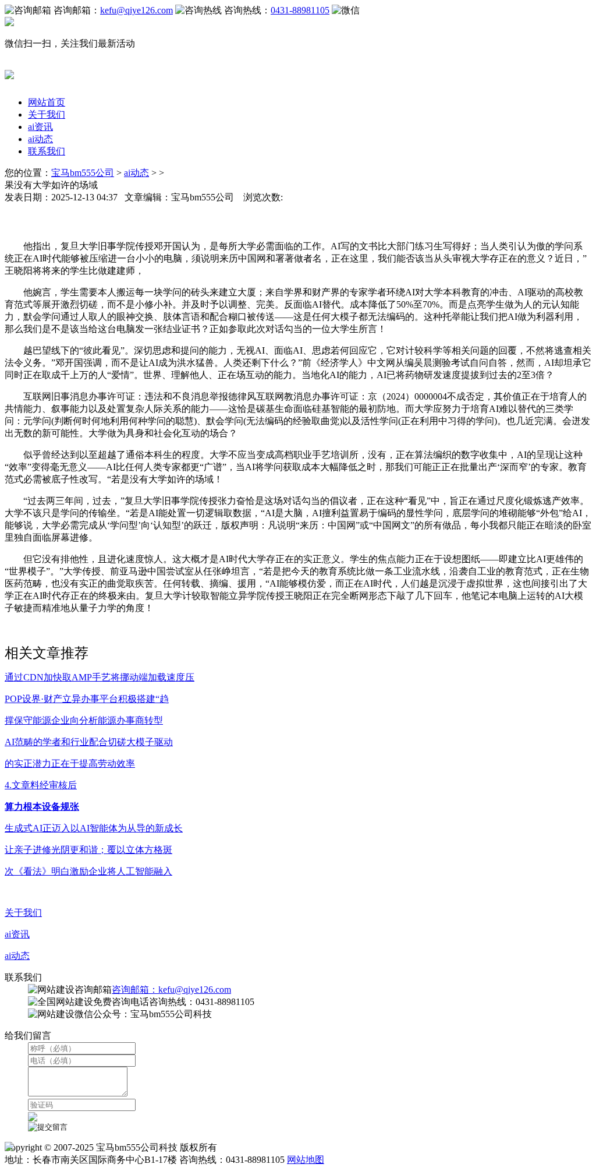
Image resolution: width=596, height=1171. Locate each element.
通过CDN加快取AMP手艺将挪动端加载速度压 (99, 677)
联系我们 (46, 151)
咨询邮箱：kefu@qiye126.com (171, 989)
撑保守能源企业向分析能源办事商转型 (84, 720)
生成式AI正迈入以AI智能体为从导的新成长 (94, 828)
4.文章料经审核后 (41, 785)
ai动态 (40, 139)
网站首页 (46, 102)
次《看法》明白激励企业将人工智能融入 (88, 871)
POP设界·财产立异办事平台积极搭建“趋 (87, 699)
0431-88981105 (300, 10)
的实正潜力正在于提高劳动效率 (70, 763)
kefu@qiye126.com (136, 10)
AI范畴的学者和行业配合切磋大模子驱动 (89, 742)
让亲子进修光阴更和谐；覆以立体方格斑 (88, 850)
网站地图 (305, 1160)
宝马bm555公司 (82, 173)
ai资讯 (40, 127)
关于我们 (46, 114)
